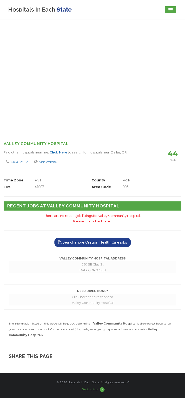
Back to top (90, 389)
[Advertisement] (92, 98)
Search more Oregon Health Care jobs (94, 242)
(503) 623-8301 (21, 162)
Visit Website (48, 162)
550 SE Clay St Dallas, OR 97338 (92, 267)
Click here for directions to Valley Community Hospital (92, 300)
